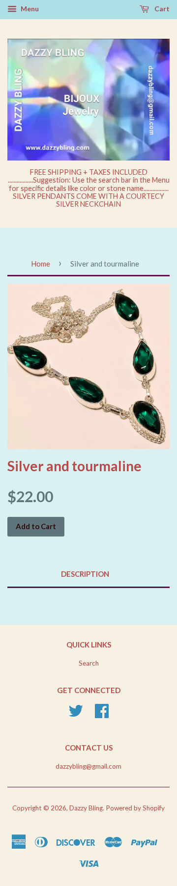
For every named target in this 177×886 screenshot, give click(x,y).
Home (40, 263)
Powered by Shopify (135, 808)
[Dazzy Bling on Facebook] (101, 714)
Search (89, 663)
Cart (161, 8)
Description (85, 573)
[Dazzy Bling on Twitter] (75, 714)
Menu (29, 8)
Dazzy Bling (86, 808)
